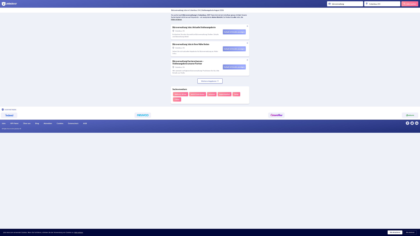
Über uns (27, 123)
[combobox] (345, 3)
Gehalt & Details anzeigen (234, 32)
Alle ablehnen (410, 232)
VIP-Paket (14, 123)
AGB (85, 123)
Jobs (4, 123)
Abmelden (48, 123)
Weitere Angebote (208, 81)
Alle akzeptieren (395, 232)
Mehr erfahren (78, 232)
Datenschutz (73, 123)
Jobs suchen (411, 4)
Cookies (60, 123)
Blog (37, 123)
